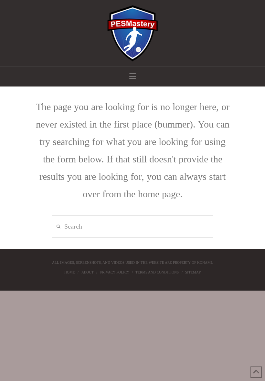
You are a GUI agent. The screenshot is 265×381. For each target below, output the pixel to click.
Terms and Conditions (157, 272)
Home (69, 272)
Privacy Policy (114, 272)
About (87, 272)
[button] (132, 76)
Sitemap (193, 272)
